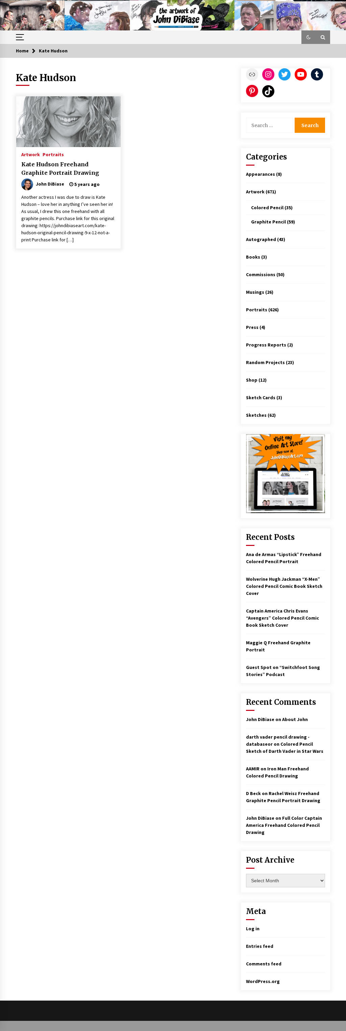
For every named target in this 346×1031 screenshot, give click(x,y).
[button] (308, 37)
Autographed (261, 239)
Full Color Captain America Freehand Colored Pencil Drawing (284, 825)
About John (295, 719)
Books (253, 257)
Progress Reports (266, 345)
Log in (253, 929)
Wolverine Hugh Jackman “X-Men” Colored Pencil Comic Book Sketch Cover (284, 586)
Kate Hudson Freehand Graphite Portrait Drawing (60, 168)
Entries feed (259, 946)
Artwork (30, 154)
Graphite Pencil (268, 222)
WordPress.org (263, 981)
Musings (255, 292)
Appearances (260, 174)
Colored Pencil (267, 208)
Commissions (260, 274)
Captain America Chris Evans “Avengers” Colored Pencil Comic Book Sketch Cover (282, 618)
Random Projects (265, 362)
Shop (251, 380)
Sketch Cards (260, 397)
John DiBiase (260, 719)
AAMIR (253, 769)
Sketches (256, 415)
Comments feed (263, 964)
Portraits (53, 154)
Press (252, 327)
